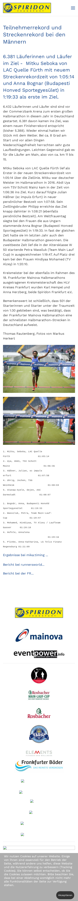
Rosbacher (42, 713)
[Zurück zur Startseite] (27, 8)
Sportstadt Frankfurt (39, 781)
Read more (39, 835)
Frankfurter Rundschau (39, 792)
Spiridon (39, 612)
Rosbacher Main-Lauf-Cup (42, 695)
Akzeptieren (65, 895)
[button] (73, 8)
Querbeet (40, 801)
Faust (42, 734)
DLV (42, 675)
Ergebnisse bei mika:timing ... (25, 555)
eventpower (39, 654)
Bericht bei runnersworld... (23, 564)
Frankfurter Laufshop (39, 824)
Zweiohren (40, 812)
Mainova (39, 634)
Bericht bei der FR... (18, 573)
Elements (41, 753)
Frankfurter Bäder (39, 766)
